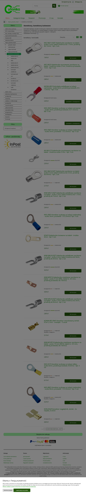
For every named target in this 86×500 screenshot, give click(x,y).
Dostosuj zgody (8, 490)
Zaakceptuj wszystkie (22, 490)
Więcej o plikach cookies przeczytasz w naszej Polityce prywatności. (19, 486)
